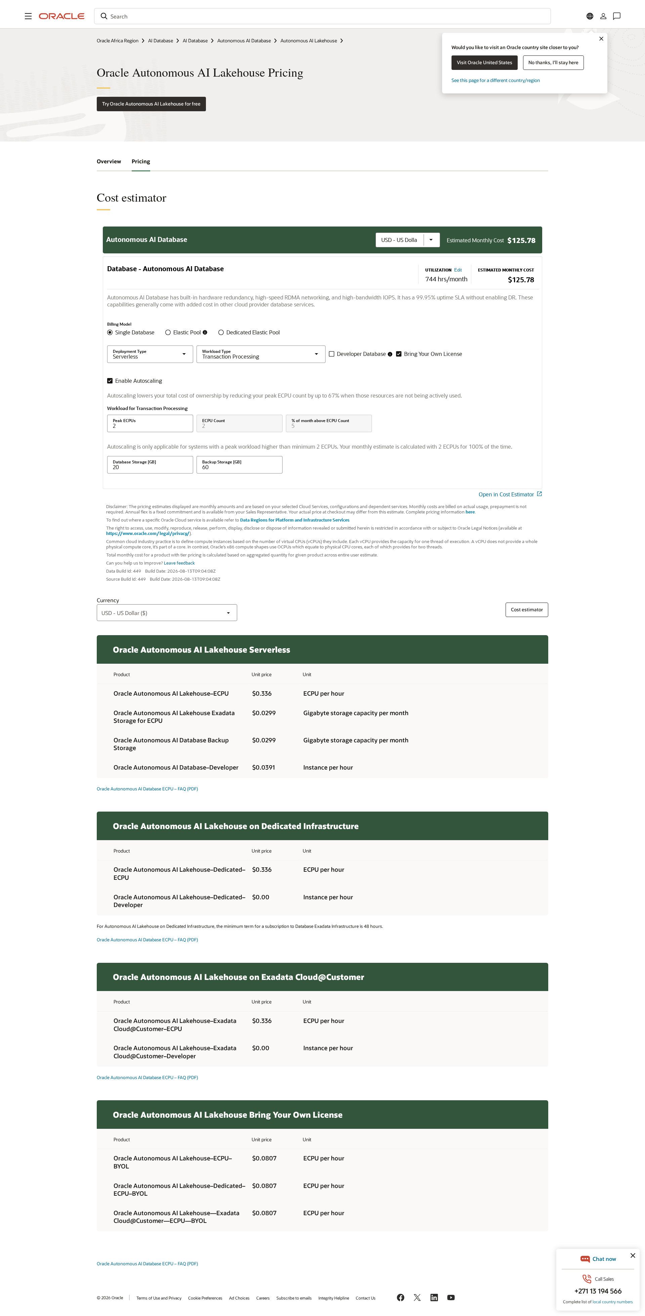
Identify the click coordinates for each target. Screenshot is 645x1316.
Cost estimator (527, 609)
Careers (263, 1298)
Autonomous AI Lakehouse (309, 40)
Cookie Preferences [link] (205, 1298)
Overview (109, 161)
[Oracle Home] (62, 16)
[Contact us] (617, 16)
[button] (28, 16)
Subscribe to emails (294, 1298)
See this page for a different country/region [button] (496, 80)
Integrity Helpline (333, 1298)
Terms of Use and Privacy (158, 1298)
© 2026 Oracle (110, 1297)
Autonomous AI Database (244, 40)
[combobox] (322, 16)
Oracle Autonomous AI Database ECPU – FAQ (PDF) (147, 788)
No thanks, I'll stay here (553, 62)
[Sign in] (603, 16)
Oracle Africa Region (117, 40)
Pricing (141, 161)
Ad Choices (239, 1298)
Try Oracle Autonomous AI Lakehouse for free (151, 103)
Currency (108, 600)
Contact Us (366, 1298)
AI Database (160, 40)
